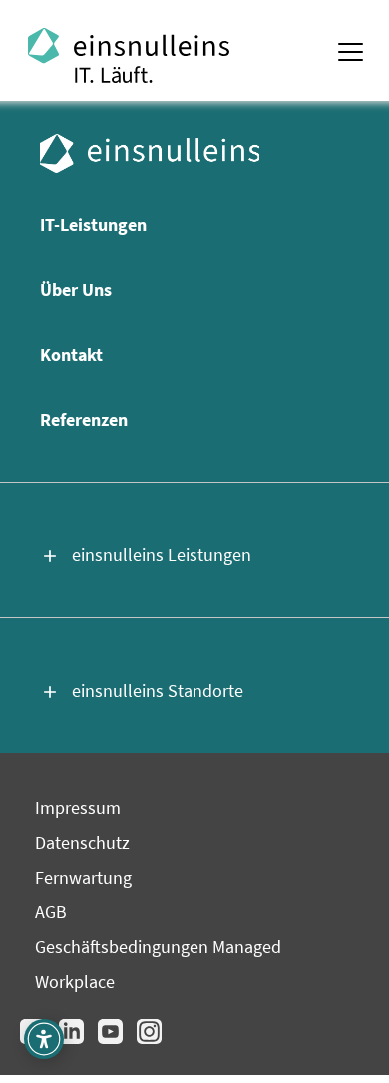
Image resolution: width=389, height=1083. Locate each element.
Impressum (78, 807)
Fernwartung (83, 877)
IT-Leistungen (93, 224)
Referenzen (84, 419)
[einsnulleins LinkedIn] (73, 1040)
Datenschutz (82, 842)
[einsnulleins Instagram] (149, 1040)
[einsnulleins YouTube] (112, 1040)
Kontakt (71, 354)
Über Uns (76, 289)
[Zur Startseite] (194, 55)
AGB (51, 912)
